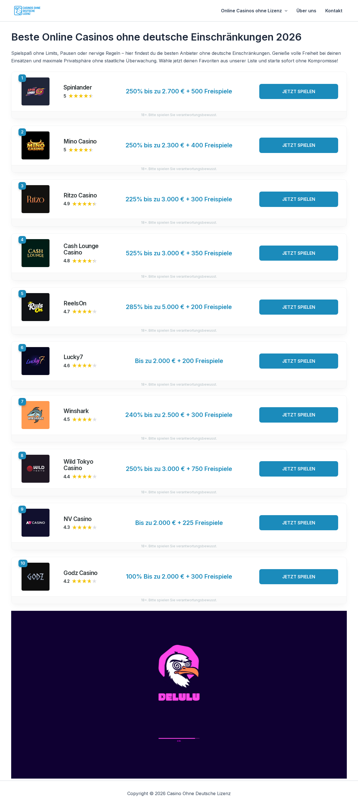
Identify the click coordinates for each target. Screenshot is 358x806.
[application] (285, 10)
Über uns (306, 10)
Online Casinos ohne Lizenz (251, 10)
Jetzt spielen (298, 91)
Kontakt (333, 10)
